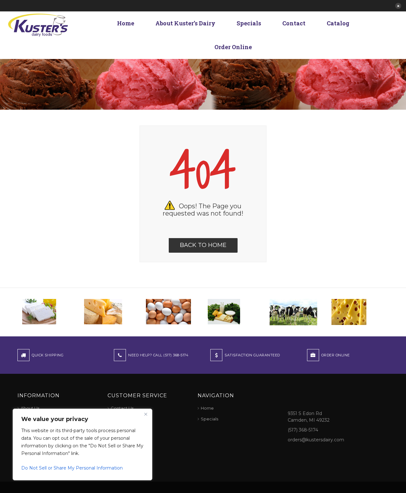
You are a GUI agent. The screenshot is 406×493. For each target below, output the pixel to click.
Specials (249, 23)
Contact (293, 23)
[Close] (145, 414)
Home (125, 23)
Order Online (233, 47)
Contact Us (122, 408)
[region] (82, 444)
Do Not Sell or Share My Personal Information (72, 468)
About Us (30, 408)
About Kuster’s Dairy (185, 23)
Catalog (338, 23)
